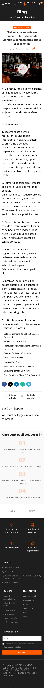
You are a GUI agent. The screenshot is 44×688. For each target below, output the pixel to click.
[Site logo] (24, 3)
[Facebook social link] (4, 384)
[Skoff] (32, 511)
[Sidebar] (3, 209)
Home (11, 17)
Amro (12, 49)
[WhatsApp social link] (22, 384)
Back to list (22, 396)
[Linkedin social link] (16, 384)
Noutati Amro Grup (26, 17)
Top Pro (12, 511)
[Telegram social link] (28, 384)
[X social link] (10, 384)
